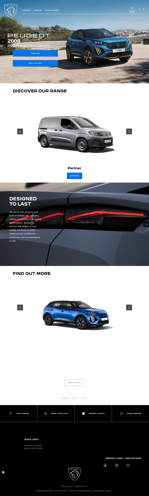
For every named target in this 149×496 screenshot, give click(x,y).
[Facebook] (105, 465)
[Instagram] (116, 465)
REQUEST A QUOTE (33, 445)
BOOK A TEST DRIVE (33, 448)
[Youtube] (128, 465)
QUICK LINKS (31, 439)
